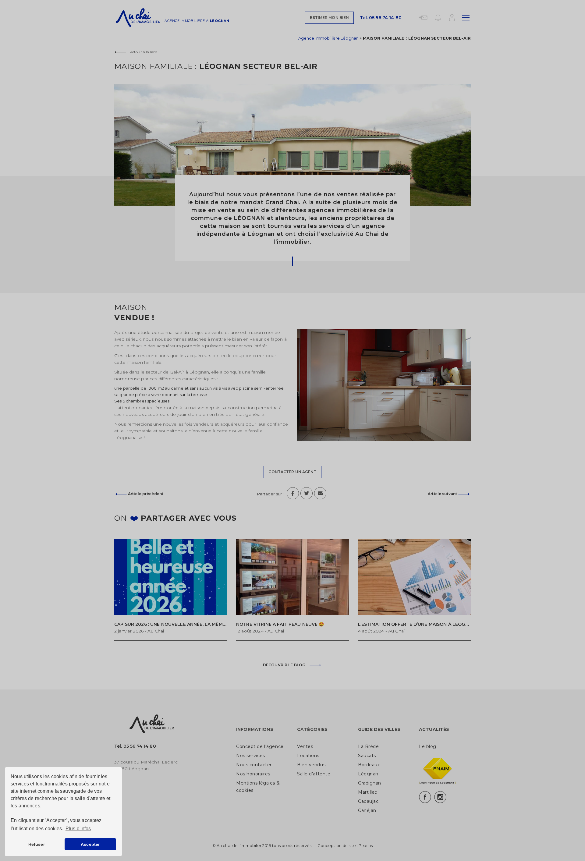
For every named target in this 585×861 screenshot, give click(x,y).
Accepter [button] (90, 844)
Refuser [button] (36, 844)
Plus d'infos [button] (78, 828)
